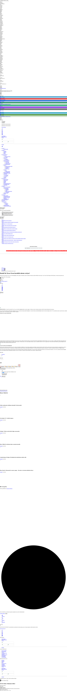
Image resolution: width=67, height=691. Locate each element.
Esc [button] (10, 690)
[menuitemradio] (7, 212)
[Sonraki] (3, 218)
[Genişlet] (1, 686)
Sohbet (1, 687)
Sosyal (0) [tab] (3, 121)
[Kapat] (1, 95)
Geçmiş (4, 687)
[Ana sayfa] (2, 146)
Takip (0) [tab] (3, 122)
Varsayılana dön (4, 374)
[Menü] (1, 87)
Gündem (1, 472)
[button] (1, 93)
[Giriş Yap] (1, 117)
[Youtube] (2, 134)
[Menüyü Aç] (1, 89)
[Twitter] (2, 130)
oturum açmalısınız (9, 488)
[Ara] (1, 92)
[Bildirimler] (1, 119)
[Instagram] (2, 131)
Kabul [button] (6, 613)
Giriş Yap (1, 628)
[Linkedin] (2, 133)
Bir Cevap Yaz (3, 486)
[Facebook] (2, 630)
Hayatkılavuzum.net (3, 88)
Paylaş (4, 376)
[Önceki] (1, 218)
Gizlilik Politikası (2, 613)
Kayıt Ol (4, 628)
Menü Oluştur (4, 127)
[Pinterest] (2, 132)
